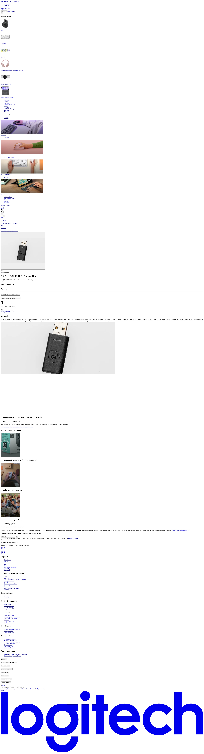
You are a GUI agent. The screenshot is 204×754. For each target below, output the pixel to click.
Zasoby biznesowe (8, 622)
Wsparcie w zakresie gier (10, 640)
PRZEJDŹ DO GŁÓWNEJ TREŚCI (10, 1)
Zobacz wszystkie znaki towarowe (180, 530)
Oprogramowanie (5, 205)
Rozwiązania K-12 (8, 631)
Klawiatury (6, 578)
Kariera (6, 561)
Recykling (6, 568)
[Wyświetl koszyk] (2, 216)
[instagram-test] (1, 548)
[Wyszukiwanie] (2, 210)
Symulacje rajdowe (8, 607)
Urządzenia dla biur (9, 615)
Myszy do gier (7, 585)
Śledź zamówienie (8, 646)
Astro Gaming (7, 604)
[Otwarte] (4, 216)
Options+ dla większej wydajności (12, 656)
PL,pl (3, 9)
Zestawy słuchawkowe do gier (11, 588)
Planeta (2, 208)
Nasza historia (7, 560)
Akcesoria (3, 220)
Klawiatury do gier (8, 586)
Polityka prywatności (17, 688)
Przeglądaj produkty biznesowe (12, 617)
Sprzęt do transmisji (9, 608)
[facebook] (4, 548)
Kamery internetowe (9, 581)
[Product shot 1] (23, 251)
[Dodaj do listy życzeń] (2, 270)
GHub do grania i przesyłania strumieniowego (15, 654)
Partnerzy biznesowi (9, 621)
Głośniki (6, 582)
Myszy (5, 576)
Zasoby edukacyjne (9, 632)
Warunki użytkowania (6, 688)
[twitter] (3, 548)
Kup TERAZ (4, 11)
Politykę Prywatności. (73, 538)
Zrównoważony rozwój (10, 567)
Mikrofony (6, 589)
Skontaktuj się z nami (9, 643)
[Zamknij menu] (2, 13)
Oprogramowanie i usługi (10, 618)
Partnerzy (6, 620)
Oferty (2, 207)
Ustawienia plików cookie (29, 688)
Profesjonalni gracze (9, 606)
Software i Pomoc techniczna (8, 298)
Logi (2, 217)
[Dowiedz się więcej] (2, 310)
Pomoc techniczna (5, 8)
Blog (5, 564)
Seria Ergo (6, 597)
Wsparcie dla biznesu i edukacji (12, 642)
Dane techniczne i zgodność (7, 294)
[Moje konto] (2, 214)
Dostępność (7, 570)
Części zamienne (8, 645)
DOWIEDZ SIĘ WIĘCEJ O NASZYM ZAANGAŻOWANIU (17, 427)
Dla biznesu (7, 5)
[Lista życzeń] (2, 212)
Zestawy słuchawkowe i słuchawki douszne (15, 579)
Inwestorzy (6, 562)
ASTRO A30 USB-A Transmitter (9, 223)
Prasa (5, 565)
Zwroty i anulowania (9, 647)
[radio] (1, 288)
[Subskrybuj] (17, 536)
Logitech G (7, 4)
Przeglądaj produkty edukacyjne (12, 629)
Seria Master (7, 596)
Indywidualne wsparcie (10, 639)
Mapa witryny (40, 688)
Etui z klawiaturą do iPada (10, 584)
